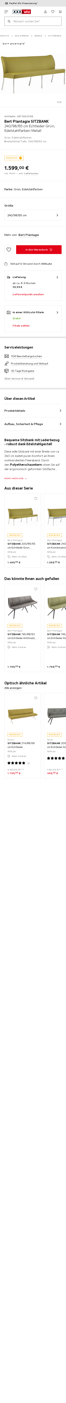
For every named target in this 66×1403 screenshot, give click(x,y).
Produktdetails (14, 410)
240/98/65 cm (17, 215)
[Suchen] (9, 21)
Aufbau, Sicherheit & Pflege (23, 424)
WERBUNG (12, 158)
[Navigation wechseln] (6, 12)
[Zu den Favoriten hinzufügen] (8, 249)
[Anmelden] (45, 12)
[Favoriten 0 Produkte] (52, 12)
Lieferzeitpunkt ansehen (28, 294)
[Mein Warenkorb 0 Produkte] (60, 12)
